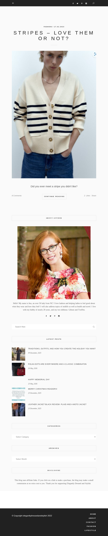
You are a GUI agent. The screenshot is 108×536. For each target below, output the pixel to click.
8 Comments (17, 196)
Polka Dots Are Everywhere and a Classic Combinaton (57, 364)
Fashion (48, 26)
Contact (91, 522)
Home (93, 514)
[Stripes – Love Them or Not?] (54, 114)
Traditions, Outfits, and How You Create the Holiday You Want (62, 349)
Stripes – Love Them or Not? (54, 35)
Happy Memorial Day (39, 380)
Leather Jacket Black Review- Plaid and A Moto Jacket (57, 404)
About (92, 518)
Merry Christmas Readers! (42, 389)
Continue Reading (54, 196)
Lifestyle (90, 530)
